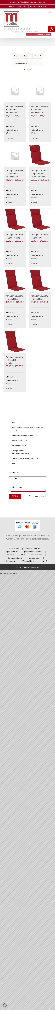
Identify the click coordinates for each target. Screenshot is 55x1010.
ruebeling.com (14, 549)
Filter (15, 496)
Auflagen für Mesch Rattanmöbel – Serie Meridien (14, 109)
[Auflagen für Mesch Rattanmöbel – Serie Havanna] (40, 91)
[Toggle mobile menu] (49, 12)
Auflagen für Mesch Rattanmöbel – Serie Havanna (39, 109)
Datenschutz (11, 561)
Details (10, 138)
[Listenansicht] (29, 69)
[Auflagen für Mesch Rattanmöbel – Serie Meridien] (15, 91)
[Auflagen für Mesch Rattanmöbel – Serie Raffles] (15, 155)
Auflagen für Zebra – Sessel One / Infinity (14, 360)
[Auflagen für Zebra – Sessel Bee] (40, 281)
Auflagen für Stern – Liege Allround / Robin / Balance (40, 173)
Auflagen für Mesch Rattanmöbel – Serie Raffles (14, 173)
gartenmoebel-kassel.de (33, 552)
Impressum (10, 555)
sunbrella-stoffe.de (33, 549)
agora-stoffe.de (12, 552)
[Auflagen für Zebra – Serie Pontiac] (15, 219)
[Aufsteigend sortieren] (40, 56)
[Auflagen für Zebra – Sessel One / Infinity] (15, 342)
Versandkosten (34, 558)
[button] (51, 29)
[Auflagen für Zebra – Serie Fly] (40, 219)
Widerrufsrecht (36, 555)
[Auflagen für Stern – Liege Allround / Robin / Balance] (40, 155)
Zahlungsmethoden (15, 558)
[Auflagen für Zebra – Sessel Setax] (15, 281)
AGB (23, 555)
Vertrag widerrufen (29, 561)
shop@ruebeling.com (37, 2)
